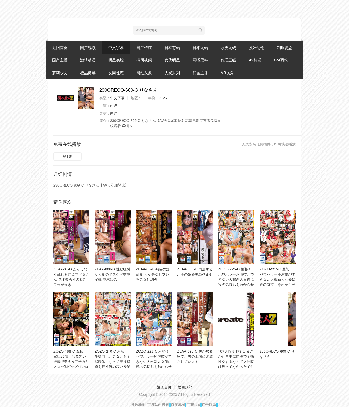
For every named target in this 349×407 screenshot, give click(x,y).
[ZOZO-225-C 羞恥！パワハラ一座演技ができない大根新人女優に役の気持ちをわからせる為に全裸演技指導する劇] (236, 237)
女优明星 (172, 60)
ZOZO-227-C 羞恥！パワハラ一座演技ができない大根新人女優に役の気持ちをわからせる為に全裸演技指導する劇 (277, 281)
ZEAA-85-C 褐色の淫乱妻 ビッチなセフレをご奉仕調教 (153, 274)
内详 (113, 105)
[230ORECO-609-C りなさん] (73, 98)
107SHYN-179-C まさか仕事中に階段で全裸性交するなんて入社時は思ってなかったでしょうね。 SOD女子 (236, 361)
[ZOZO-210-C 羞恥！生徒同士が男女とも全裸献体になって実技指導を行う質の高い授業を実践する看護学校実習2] (113, 319)
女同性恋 (116, 72)
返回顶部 (185, 386)
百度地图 (178, 404)
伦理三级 (228, 60)
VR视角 (227, 72)
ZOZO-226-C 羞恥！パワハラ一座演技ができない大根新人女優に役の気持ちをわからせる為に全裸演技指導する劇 (154, 364)
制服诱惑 (284, 47)
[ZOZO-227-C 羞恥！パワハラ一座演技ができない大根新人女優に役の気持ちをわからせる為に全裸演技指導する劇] (278, 237)
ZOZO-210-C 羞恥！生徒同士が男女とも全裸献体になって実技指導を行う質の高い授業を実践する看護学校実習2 (112, 364)
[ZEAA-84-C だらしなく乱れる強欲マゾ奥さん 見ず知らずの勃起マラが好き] (71, 237)
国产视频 (88, 47)
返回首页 (59, 47)
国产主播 (59, 60)
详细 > (127, 125)
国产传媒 (144, 47)
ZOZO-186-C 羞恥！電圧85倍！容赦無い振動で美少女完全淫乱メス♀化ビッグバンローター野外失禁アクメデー (71, 364)
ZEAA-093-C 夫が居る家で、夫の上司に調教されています (195, 356)
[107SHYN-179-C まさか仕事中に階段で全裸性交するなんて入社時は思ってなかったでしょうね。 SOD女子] (236, 319)
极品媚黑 (88, 72)
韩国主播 (200, 72)
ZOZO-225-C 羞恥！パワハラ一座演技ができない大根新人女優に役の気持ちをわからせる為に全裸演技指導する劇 (236, 281)
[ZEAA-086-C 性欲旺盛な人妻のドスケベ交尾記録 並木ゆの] (113, 237)
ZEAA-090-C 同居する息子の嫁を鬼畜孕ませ (195, 271)
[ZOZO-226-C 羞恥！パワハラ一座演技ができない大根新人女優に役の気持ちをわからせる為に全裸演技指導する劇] (154, 319)
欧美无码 (228, 47)
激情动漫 (88, 60)
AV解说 (255, 60)
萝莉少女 (59, 72)
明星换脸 (116, 60)
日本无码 (200, 47)
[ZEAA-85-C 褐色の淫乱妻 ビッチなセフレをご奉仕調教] (154, 237)
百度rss (193, 404)
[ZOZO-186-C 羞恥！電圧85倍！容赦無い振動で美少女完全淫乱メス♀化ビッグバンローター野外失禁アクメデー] (71, 319)
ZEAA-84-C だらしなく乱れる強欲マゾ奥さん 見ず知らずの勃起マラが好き (71, 276)
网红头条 (144, 72)
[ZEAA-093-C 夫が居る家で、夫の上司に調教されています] (195, 319)
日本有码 (172, 47)
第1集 (67, 156)
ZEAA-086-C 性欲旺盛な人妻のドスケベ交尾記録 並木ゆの (112, 274)
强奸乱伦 (256, 47)
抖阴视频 (144, 60)
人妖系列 (172, 72)
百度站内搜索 (158, 404)
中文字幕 (116, 47)
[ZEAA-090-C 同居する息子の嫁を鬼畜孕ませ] (195, 237)
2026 (163, 97)
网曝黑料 (200, 60)
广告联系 (209, 404)
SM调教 (281, 60)
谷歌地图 (138, 404)
